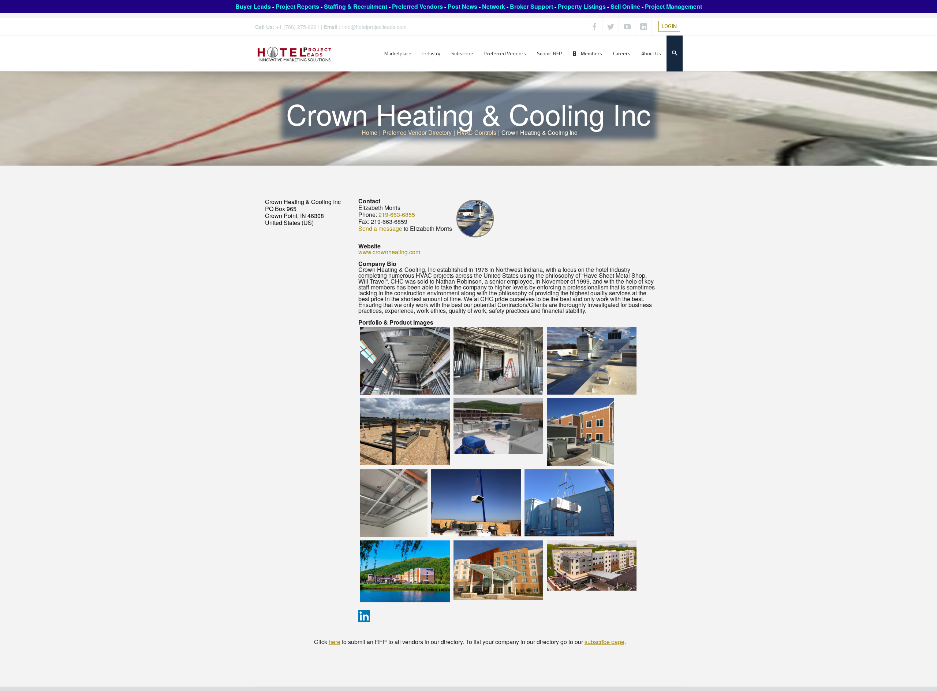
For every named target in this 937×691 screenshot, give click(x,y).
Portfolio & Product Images (395, 322)
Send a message (380, 228)
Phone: (367, 214)
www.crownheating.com (389, 252)
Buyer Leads (253, 6)
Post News (462, 6)
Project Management (673, 6)
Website (369, 246)
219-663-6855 (396, 214)
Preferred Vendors (417, 6)
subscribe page (604, 642)
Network (493, 6)
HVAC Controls (476, 132)
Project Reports (297, 6)
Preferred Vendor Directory (417, 132)
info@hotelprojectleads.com (374, 26)
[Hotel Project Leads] (294, 53)
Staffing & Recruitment (355, 6)
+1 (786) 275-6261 (298, 26)
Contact (369, 201)
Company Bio (377, 263)
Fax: (363, 221)
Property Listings (582, 6)
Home (369, 132)
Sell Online (625, 6)
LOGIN (669, 26)
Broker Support (531, 6)
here (334, 642)
